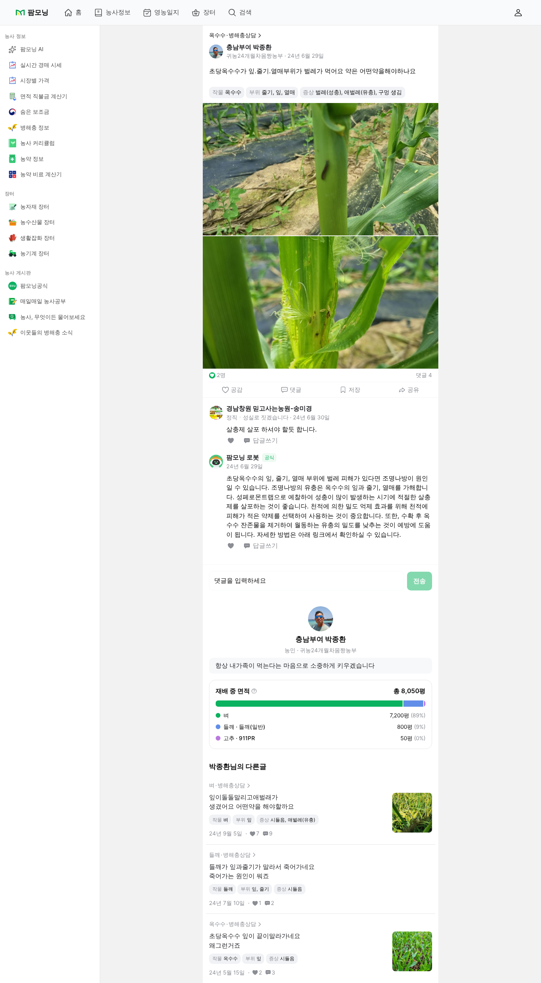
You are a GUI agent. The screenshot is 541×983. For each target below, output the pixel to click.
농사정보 (118, 12)
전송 (419, 581)
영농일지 (166, 12)
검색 (245, 12)
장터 (209, 12)
